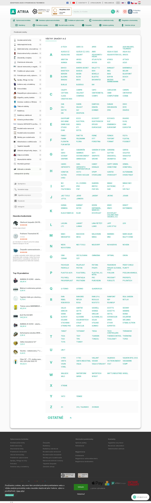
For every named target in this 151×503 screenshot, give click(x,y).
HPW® (94, 172)
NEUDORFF (96, 245)
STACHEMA (65, 323)
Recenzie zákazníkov (116, 446)
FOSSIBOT (126, 141)
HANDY (94, 164)
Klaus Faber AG (67, 213)
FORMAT (110, 141)
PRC (93, 277)
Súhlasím (81, 487)
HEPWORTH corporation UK (83, 168)
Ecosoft (95, 118)
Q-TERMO (64, 289)
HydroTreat (128, 175)
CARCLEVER (111, 90)
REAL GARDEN (128, 296)
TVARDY (79, 342)
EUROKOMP (111, 127)
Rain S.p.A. (96, 296)
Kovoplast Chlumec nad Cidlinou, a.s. (112, 215)
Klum (78, 213)
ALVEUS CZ (65, 52)
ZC (62, 407)
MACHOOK (80, 234)
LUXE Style (111, 226)
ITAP (78, 189)
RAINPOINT (111, 296)
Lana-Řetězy (97, 223)
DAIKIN (78, 104)
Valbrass (111, 358)
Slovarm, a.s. (97, 317)
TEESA (94, 331)
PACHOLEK (65, 265)
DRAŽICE (126, 110)
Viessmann (127, 361)
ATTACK (126, 59)
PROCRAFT (111, 277)
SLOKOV (64, 317)
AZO (108, 62)
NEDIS (63, 245)
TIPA (78, 339)
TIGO (63, 339)
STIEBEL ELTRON (129, 323)
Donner (95, 110)
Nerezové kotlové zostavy (53, 460)
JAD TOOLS (65, 196)
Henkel (125, 164)
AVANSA (64, 62)
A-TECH (64, 47)
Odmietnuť (81, 494)
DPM (109, 110)
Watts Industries (114, 373)
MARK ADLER (127, 234)
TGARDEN (95, 336)
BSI (124, 80)
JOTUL (63, 199)
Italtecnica (66, 189)
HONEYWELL (127, 167)
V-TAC (78, 358)
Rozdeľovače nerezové (52, 452)
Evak (63, 130)
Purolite (111, 280)
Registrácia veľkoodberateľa (87, 458)
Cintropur (127, 93)
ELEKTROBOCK (97, 121)
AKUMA (110, 47)
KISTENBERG (127, 208)
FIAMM (63, 138)
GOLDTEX (126, 153)
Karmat (79, 205)
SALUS (63, 308)
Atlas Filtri (96, 59)
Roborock (65, 302)
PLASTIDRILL (81, 273)
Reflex (79, 299)
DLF (77, 110)
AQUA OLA (126, 52)
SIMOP (78, 314)
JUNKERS (79, 199)
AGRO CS (79, 47)
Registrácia (80, 452)
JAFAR (78, 196)
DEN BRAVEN (112, 107)
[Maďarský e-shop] (139, 2)
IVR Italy (126, 189)
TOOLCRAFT (112, 339)
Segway (126, 308)
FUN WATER (65, 144)
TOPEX (125, 339)
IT (123, 186)
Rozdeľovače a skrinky (64, 25)
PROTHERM (80, 280)
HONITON (64, 172)
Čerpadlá (87, 25)
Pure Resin (96, 280)
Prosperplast (67, 280)
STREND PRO (66, 326)
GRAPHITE (95, 156)
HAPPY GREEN (112, 164)
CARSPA (126, 90)
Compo (95, 96)
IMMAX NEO (127, 183)
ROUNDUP (111, 302)
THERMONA (127, 336)
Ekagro (126, 118)
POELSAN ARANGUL (130, 273)
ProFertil (127, 277)
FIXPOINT (110, 138)
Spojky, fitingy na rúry (18, 460)
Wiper (78, 376)
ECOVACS (111, 118)
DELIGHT (79, 107)
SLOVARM (80, 317)
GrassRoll (111, 156)
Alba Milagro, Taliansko (128, 48)
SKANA (125, 314)
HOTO (78, 172)
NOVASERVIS (112, 245)
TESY (78, 336)
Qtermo (79, 289)
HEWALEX (95, 167)
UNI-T (63, 350)
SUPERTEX (111, 326)
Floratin (64, 141)
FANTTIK (79, 135)
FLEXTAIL (126, 138)
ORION (125, 255)
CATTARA (64, 93)
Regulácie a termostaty (128, 20)
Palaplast (80, 265)
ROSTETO (95, 302)
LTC (62, 226)
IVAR (109, 189)
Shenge (95, 311)
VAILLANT (95, 358)
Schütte (111, 311)
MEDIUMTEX (65, 237)
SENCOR (64, 311)
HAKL (78, 164)
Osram (64, 258)
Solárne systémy (106, 25)
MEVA (78, 237)
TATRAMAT (80, 331)
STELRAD (95, 323)
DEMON (94, 107)
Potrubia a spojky (40, 25)
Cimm (109, 93)
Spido (109, 320)
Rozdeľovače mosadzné (52, 455)
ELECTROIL (80, 121)
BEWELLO (95, 74)
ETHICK (64, 127)
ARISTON (64, 59)
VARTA (63, 361)
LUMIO (94, 226)
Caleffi (64, 90)
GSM (124, 159)
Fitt (93, 138)
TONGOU (95, 339)
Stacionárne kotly (17, 449)
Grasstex (127, 156)
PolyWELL (65, 277)
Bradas (64, 80)
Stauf (78, 323)
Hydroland (96, 175)
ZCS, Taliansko (82, 407)
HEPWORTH (65, 167)
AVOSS (94, 62)
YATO (63, 396)
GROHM (95, 159)
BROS (78, 80)
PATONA (95, 265)
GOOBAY (64, 156)
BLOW (78, 77)
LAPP (109, 223)
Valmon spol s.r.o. (130, 358)
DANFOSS (95, 104)
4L (71, 418)
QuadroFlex (97, 289)
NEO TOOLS (80, 245)
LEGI (124, 223)
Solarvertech (82, 320)
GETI (93, 153)
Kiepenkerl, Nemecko (96, 209)
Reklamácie (109, 3)
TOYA (63, 342)
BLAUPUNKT (127, 74)
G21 (62, 150)
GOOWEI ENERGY (82, 156)
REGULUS (95, 299)
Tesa (63, 336)
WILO (63, 376)
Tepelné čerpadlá (49, 463)
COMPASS (80, 96)
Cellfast (80, 93)
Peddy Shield (128, 265)
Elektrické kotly (16, 446)
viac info (20, 491)
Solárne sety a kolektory (19, 466)
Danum (110, 104)
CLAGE (63, 96)
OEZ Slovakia (81, 255)
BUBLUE (64, 84)
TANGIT (64, 331)
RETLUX (126, 299)
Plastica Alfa (66, 273)
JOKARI (125, 196)
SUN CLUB (80, 326)
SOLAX (94, 320)
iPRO (78, 186)
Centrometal (97, 93)
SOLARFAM (127, 317)
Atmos (110, 59)
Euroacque (96, 127)
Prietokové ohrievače (18, 452)
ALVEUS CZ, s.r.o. (83, 52)
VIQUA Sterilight (99, 364)
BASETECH (65, 71)
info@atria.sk (140, 497)
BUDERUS (80, 84)
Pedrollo (65, 268)
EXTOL (78, 130)
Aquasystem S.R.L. (114, 55)
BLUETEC (95, 77)
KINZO (109, 208)
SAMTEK (79, 308)
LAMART (79, 223)
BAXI (93, 71)
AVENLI (78, 62)
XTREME (64, 385)
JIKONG (110, 196)
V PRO (63, 358)
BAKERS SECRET (82, 68)
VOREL (63, 367)
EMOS (78, 124)
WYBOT (95, 376)
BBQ (108, 71)
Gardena (110, 150)
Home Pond (112, 167)
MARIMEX (110, 234)
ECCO (78, 118)
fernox (110, 135)
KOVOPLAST (96, 213)
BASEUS (79, 71)
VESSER (95, 361)
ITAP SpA (95, 189)
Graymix (64, 159)
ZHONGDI (95, 407)
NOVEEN (126, 245)
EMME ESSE (65, 124)
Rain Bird (80, 296)
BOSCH (125, 77)
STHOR (110, 323)
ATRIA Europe (96, 3)
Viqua (78, 364)
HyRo (63, 178)
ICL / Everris (81, 183)
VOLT (109, 364)
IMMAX (109, 183)
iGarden (95, 183)
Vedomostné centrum (116, 449)
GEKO (63, 153)
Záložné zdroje (128, 25)
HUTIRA (64, 175)
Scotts (110, 308)
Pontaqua (80, 277)
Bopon (110, 77)
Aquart (79, 55)
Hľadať (113, 12)
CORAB (125, 96)
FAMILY (63, 135)
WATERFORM (81, 373)
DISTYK (64, 110)
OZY (78, 258)
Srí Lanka (126, 320)
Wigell (125, 373)
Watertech (96, 373)
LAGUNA (64, 223)
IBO (62, 183)
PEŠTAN (79, 268)
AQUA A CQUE (112, 52)
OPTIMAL (110, 255)
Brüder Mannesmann (112, 80)
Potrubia (13, 463)
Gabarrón (80, 150)
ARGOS (125, 55)
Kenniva (64, 208)
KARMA (63, 205)
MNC (109, 237)
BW (93, 84)
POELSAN (110, 273)
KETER (78, 208)
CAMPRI (79, 90)
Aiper (94, 47)
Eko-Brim (64, 121)
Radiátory (20, 25)
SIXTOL (110, 314)
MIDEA (94, 237)
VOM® (125, 364)
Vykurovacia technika (21, 20)
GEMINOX (79, 153)
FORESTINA (96, 141)
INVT (63, 186)
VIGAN (63, 364)
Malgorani (96, 234)
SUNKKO (95, 326)
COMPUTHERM (112, 96)
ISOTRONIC (111, 186)
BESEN (78, 74)
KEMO (109, 205)
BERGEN (64, 74)
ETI (77, 127)
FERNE (94, 135)
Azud (125, 62)
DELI (62, 107)
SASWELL (95, 308)
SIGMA (63, 314)
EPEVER (95, 124)
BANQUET (111, 68)
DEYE (125, 107)
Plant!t (126, 268)
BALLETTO (96, 68)
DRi (62, 113)
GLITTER (110, 153)
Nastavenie (9, 495)
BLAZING (64, 77)
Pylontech (127, 280)
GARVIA (125, 150)
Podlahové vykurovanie (74, 20)
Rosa (78, 302)
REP (108, 299)
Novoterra (66, 248)
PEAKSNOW (111, 265)
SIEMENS (126, 311)
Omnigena (96, 255)
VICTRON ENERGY (114, 361)
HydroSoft (112, 175)
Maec (63, 234)
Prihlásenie (80, 455)
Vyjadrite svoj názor (115, 443)
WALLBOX (64, 373)
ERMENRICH (111, 124)
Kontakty (83, 3)
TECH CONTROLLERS (112, 332)
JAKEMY (95, 196)
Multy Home (128, 237)
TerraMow (127, 331)
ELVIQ (125, 121)
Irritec (95, 186)
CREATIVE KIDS (66, 99)
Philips (94, 268)
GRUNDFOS (111, 159)
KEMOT (125, 205)
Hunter (110, 172)
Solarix (64, 320)
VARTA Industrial (83, 361)
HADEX (63, 164)
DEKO (125, 104)
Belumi (125, 71)
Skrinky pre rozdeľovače (52, 457)
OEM (62, 255)
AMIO (94, 52)
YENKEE (79, 396)
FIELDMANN (80, 138)
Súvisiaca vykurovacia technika (47, 20)
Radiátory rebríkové (50, 449)
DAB (62, 104)
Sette (78, 311)
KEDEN (94, 205)
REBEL (63, 299)
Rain (62, 296)
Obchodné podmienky (84, 439)
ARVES (78, 59)
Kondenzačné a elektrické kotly (101, 20)
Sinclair (95, 314)
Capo (94, 90)
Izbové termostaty (17, 455)
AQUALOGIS (65, 55)
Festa (125, 135)
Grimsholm (81, 159)
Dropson (80, 113)
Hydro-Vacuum (82, 175)
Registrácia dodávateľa (84, 461)
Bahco (63, 68)
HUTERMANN (127, 172)
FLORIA (79, 141)
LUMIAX (79, 226)
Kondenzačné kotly (17, 443)
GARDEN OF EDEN (98, 150)
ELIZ (108, 121)
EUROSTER (127, 127)
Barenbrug (127, 68)
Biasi (109, 74)
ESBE (124, 124)
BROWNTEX (96, 80)
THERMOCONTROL (114, 336)
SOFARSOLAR (112, 317)
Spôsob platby (81, 443)
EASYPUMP (65, 118)
